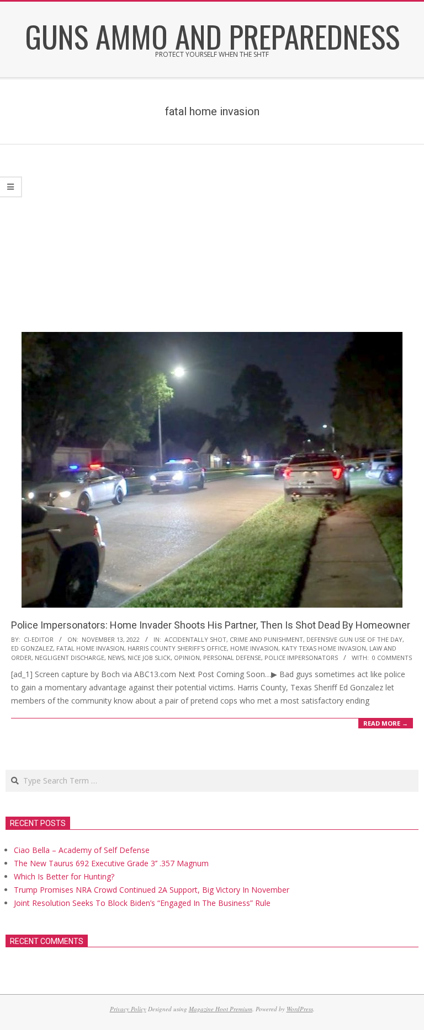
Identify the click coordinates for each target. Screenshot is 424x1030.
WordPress (300, 1009)
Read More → (385, 723)
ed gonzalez (32, 648)
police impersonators (301, 657)
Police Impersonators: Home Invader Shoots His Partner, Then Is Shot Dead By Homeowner (210, 625)
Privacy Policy (128, 1009)
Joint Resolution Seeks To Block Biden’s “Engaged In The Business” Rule (142, 903)
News (116, 657)
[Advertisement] (212, 227)
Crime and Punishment (266, 639)
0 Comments (392, 657)
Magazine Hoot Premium (220, 1009)
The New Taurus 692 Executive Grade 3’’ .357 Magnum (111, 863)
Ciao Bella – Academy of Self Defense (82, 850)
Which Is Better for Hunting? (64, 876)
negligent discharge (69, 657)
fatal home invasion (90, 648)
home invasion (254, 648)
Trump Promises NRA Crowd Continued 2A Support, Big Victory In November (151, 889)
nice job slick (149, 657)
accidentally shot (195, 639)
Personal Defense (232, 657)
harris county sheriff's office (177, 648)
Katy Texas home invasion (324, 648)
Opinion (187, 657)
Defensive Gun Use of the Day (354, 639)
